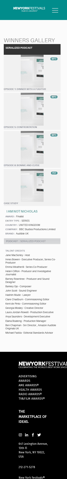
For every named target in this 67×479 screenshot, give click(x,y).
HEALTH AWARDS (30, 390)
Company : (11, 229)
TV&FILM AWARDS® (32, 399)
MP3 (54, 59)
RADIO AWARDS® (30, 394)
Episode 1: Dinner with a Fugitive (25, 89)
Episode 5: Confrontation (20, 127)
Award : (10, 216)
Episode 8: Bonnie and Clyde (21, 165)
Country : (11, 225)
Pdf (54, 173)
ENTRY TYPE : (12, 220)
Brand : (10, 233)
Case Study (11, 203)
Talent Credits (15, 250)
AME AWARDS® (29, 385)
